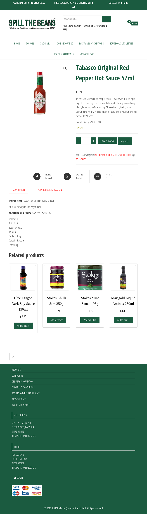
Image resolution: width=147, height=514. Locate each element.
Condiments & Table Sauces (106, 154)
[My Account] (121, 23)
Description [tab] (19, 189)
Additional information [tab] (50, 189)
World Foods (125, 154)
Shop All (30, 43)
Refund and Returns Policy (25, 393)
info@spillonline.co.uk (23, 436)
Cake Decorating (64, 43)
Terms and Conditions (23, 387)
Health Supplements (63, 54)
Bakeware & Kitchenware (91, 43)
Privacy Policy (18, 399)
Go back (124, 141)
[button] (65, 68)
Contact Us (17, 375)
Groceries (45, 43)
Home (17, 43)
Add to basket (108, 140)
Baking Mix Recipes (21, 405)
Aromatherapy (87, 54)
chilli (78, 159)
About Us (16, 369)
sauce (83, 159)
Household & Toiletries (121, 43)
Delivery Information (22, 381)
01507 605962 (18, 463)
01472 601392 (18, 431)
